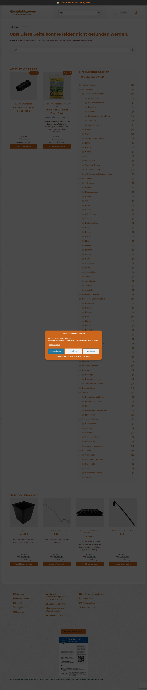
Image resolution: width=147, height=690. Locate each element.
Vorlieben (91, 351)
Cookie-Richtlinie (62, 356)
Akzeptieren (56, 351)
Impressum (86, 356)
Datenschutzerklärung (75, 356)
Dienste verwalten (54, 345)
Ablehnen (73, 351)
